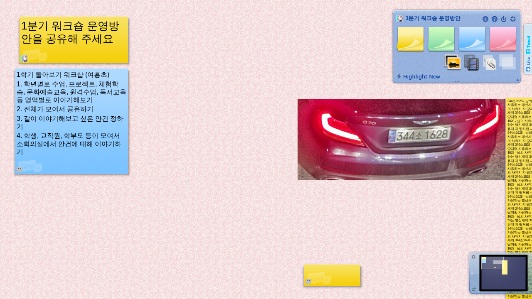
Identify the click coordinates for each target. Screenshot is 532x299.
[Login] (503, 19)
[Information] (485, 19)
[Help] (494, 19)
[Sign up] (512, 19)
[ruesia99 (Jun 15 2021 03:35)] (24, 58)
